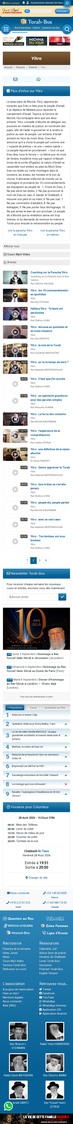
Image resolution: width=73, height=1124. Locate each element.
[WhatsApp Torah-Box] (67, 3)
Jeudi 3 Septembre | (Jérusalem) (35, 656)
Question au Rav (51, 27)
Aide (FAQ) (9, 1005)
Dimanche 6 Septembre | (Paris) (36, 669)
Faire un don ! (11, 993)
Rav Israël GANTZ (18, 1102)
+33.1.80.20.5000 (56, 893)
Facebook (48, 993)
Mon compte (12, 3)
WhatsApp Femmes (54, 1005)
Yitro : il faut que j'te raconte (48, 378)
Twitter (46, 989)
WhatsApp (48, 1001)
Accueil (8, 67)
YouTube (48, 997)
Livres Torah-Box (49, 961)
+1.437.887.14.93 (56, 902)
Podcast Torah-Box (51, 969)
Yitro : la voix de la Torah (46, 345)
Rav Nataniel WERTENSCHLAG (47, 369)
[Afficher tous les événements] (23, 3)
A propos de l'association (18, 989)
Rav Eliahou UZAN (40, 320)
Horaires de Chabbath (52, 957)
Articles (11, 262)
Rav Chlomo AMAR (54, 1075)
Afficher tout (11, 246)
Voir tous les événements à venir (36, 696)
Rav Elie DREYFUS (40, 338)
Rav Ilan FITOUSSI (40, 302)
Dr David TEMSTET (40, 460)
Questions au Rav (55, 707)
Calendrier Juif (48, 949)
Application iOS (51, 1009)
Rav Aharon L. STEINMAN (18, 1046)
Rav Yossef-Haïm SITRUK (55, 1105)
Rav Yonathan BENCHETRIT (45, 352)
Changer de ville (38, 877)
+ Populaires (14, 707)
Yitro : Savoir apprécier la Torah (50, 467)
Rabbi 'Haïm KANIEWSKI (55, 1044)
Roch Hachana (23, 27)
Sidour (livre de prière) (52, 953)
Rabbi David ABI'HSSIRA (18, 1075)
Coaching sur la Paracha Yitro (49, 272)
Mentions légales (13, 997)
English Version (48, 973)
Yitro (33, 298)
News (6, 957)
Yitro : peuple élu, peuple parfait (50, 502)
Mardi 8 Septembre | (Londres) (35, 683)
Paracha (20, 67)
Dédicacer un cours (14, 969)
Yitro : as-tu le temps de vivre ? (50, 362)
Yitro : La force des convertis (48, 414)
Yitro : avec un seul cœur (46, 519)
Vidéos (36, 27)
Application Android (54, 1013)
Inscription (45, 965)
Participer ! (62, 11)
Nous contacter (20, 893)
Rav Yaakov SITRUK (41, 442)
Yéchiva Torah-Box (14, 965)
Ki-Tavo (43, 851)
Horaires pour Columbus (29, 807)
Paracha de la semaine (17, 949)
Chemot (33, 67)
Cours (33, 707)
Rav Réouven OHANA (42, 407)
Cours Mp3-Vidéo (18, 254)
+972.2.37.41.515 (20, 902)
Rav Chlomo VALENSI (42, 283)
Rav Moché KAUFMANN (43, 421)
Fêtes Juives (10, 953)
